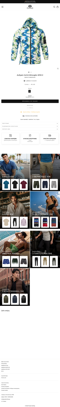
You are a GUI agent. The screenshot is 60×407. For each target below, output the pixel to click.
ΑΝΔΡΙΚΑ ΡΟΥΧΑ (4, 365)
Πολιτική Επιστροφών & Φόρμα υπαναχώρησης (10, 388)
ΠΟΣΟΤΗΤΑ (30, 105)
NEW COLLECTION (5, 361)
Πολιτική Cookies (4, 390)
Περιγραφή (5, 123)
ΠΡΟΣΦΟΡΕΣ (4, 363)
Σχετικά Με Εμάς (4, 375)
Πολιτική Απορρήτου (5, 386)
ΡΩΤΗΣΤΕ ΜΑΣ (6, 129)
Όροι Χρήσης (3, 384)
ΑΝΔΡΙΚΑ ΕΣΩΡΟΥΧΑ (5, 367)
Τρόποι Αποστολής (5, 382)
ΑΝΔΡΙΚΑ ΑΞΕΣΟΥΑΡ (5, 369)
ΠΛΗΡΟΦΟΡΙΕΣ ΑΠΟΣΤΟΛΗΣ (10, 126)
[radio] (29, 91)
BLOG (2, 371)
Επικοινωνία (3, 377)
